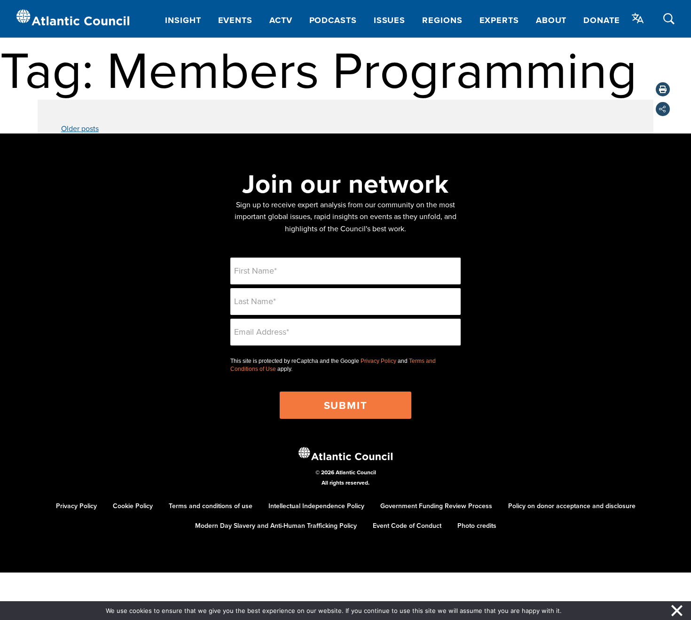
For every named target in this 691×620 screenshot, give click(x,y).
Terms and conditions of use (210, 505)
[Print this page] (663, 89)
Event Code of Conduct (407, 525)
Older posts (80, 128)
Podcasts (333, 20)
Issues (389, 20)
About (551, 20)
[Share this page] (663, 109)
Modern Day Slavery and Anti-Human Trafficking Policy (276, 525)
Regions (442, 20)
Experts (499, 20)
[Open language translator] (637, 18)
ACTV (280, 20)
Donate (601, 20)
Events (235, 20)
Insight (183, 20)
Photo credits (476, 525)
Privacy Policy (378, 361)
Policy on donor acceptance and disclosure (572, 505)
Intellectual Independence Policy (316, 505)
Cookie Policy (133, 505)
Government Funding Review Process (436, 505)
